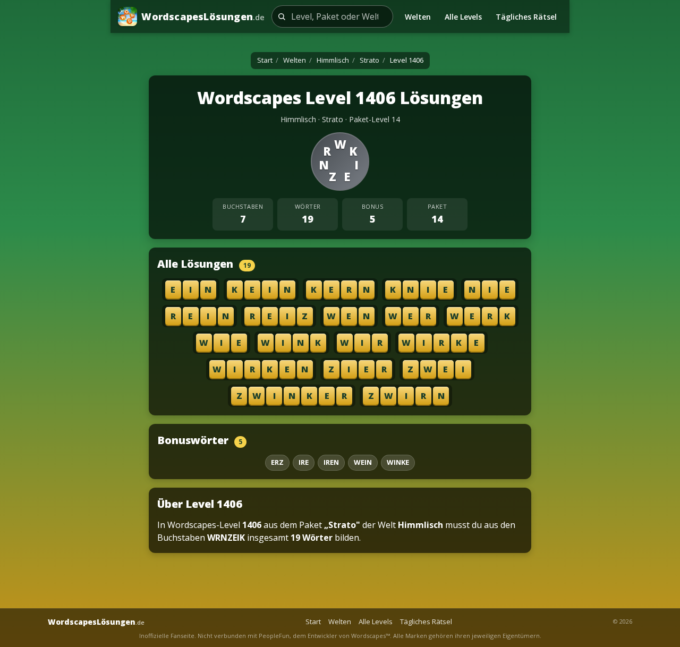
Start (265, 60)
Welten (418, 17)
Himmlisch (333, 60)
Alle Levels (463, 17)
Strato (369, 60)
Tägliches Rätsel (526, 17)
